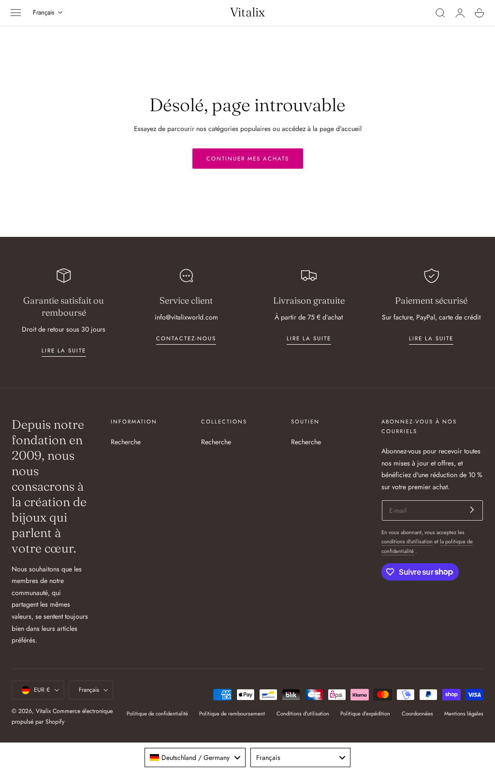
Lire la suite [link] (64, 350)
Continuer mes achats (247, 158)
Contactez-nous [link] (186, 338)
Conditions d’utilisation (303, 713)
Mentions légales (463, 713)
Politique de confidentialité (157, 713)
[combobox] (195, 757)
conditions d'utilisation (407, 541)
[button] (16, 13)
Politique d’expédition (365, 713)
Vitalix (43, 711)
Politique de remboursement (232, 713)
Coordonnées (417, 713)
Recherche (126, 442)
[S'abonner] (472, 510)
